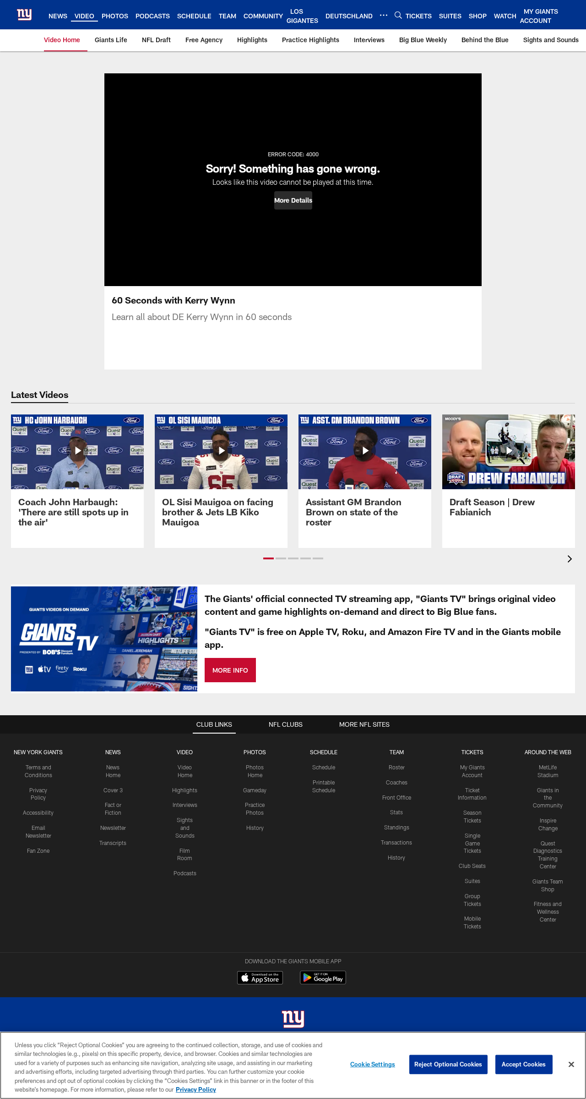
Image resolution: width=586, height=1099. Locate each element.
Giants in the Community (548, 798)
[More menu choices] (383, 15)
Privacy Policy (196, 1089)
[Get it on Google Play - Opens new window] (323, 982)
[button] (293, 200)
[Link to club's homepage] (24, 15)
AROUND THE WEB (548, 752)
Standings (396, 827)
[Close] (571, 1065)
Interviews (185, 804)
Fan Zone (38, 850)
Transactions (396, 842)
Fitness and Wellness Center (548, 911)
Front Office (396, 797)
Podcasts (185, 873)
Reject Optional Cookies (448, 1064)
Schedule (323, 767)
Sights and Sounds (185, 828)
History (255, 827)
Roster (397, 767)
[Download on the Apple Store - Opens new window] (260, 979)
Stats (396, 812)
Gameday (254, 790)
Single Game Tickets (472, 843)
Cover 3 (113, 790)
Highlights (184, 790)
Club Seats (472, 865)
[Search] (398, 15)
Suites (472, 881)
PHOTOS (255, 752)
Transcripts (112, 842)
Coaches (396, 782)
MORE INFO (230, 670)
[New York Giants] (293, 1020)
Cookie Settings (372, 1064)
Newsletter (113, 827)
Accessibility (38, 812)
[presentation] (571, 560)
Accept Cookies (524, 1064)
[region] (293, 1065)
